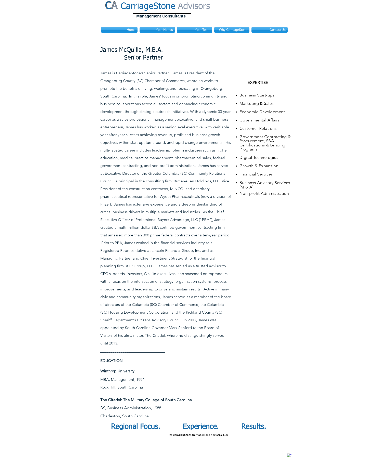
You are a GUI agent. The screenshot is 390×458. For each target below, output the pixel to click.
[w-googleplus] (289, 456)
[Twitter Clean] (284, 453)
